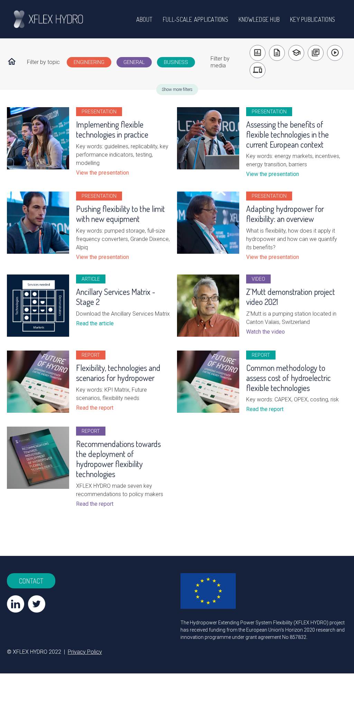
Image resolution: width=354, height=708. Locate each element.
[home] (55, 19)
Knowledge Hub (259, 19)
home (12, 61)
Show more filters (177, 89)
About (144, 19)
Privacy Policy (85, 652)
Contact (31, 580)
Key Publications (312, 19)
